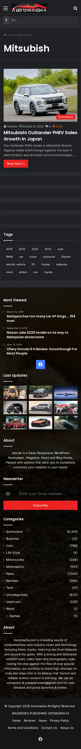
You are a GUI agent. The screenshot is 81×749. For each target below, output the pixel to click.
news (9, 272)
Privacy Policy (59, 720)
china (32, 256)
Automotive (14, 531)
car (21, 256)
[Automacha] (29, 8)
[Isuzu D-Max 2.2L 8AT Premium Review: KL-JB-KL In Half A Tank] (40, 392)
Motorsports (15, 566)
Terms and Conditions (23, 728)
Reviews (12, 581)
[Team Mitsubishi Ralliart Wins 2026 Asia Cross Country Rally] (15, 422)
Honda (45, 264)
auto (60, 249)
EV (33, 264)
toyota (48, 272)
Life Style (13, 552)
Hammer (12, 126)
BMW (9, 256)
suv (36, 272)
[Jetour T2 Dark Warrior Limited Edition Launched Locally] (15, 407)
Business (12, 538)
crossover (49, 256)
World (10, 609)
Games (14, 616)
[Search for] (75, 10)
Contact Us (49, 728)
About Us (67, 728)
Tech (9, 588)
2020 (22, 249)
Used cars (13, 602)
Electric (66, 256)
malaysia (61, 264)
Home (11, 35)
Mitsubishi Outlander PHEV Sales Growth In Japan (40, 135)
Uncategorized (16, 595)
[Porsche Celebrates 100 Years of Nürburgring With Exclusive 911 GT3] (66, 422)
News (10, 573)
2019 (9, 249)
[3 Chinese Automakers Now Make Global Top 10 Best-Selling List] (66, 392)
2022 (35, 249)
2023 (48, 249)
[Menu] (5, 10)
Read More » (16, 163)
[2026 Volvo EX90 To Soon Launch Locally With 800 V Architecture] (40, 407)
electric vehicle (15, 264)
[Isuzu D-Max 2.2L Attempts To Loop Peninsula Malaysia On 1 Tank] (66, 407)
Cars (9, 545)
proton (23, 272)
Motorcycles (15, 559)
